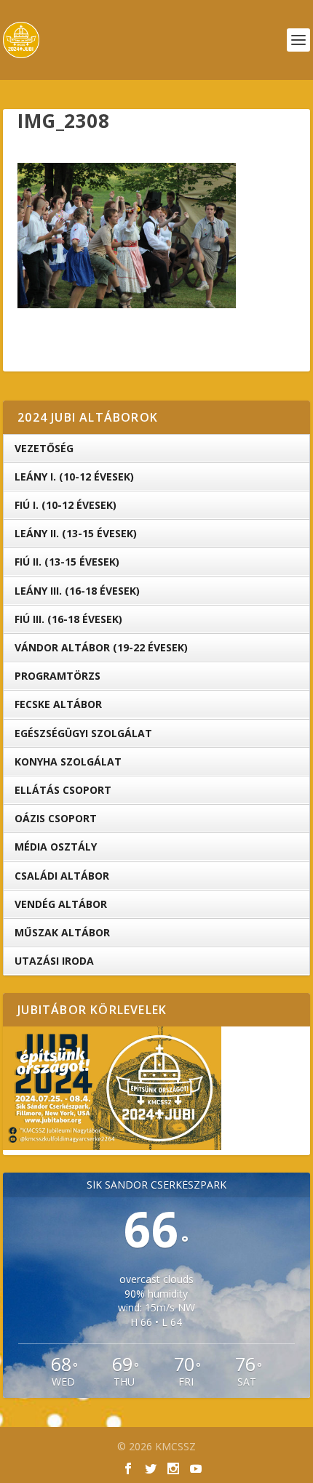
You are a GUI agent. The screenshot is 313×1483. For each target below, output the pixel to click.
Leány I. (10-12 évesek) (74, 476)
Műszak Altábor (62, 932)
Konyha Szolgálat (68, 761)
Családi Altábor (62, 876)
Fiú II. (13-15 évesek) (67, 561)
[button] (126, 235)
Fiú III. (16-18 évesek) (68, 619)
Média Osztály (56, 846)
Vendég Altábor (61, 904)
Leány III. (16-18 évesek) (77, 591)
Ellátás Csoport (63, 790)
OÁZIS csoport (56, 818)
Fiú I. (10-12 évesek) (65, 505)
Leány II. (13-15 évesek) (76, 533)
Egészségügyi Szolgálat (83, 733)
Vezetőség (44, 448)
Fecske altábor (58, 704)
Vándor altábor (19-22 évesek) (101, 647)
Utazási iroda (54, 961)
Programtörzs (57, 676)
